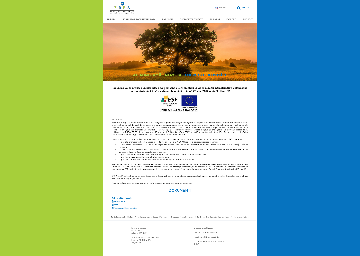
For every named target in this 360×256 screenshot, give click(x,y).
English (223, 8)
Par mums (167, 19)
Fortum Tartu (119, 201)
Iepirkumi (215, 19)
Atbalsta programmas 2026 (139, 19)
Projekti (248, 19)
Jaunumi (111, 19)
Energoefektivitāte (191, 19)
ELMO (116, 205)
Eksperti (231, 19)
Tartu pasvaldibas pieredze (125, 208)
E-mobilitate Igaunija (122, 198)
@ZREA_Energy (209, 233)
